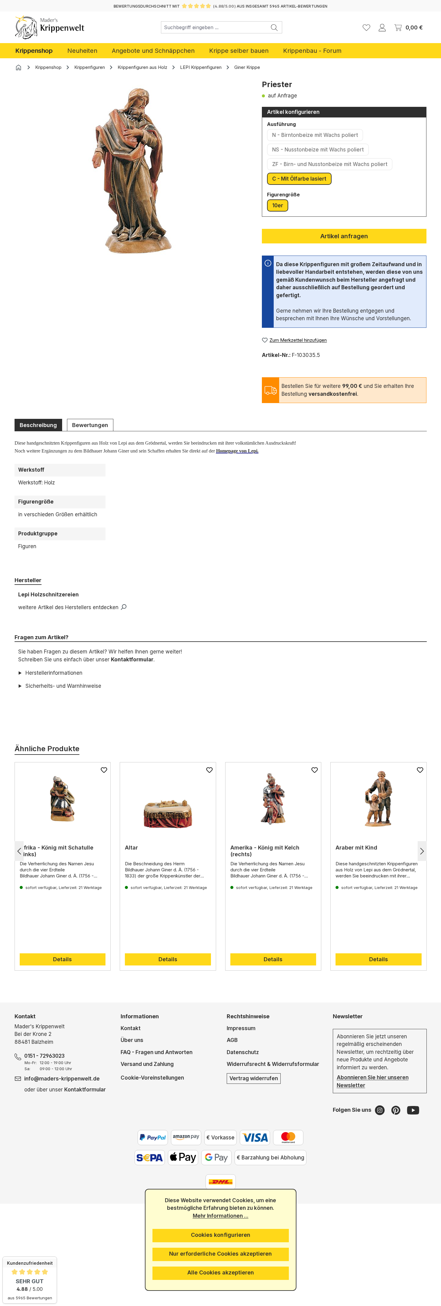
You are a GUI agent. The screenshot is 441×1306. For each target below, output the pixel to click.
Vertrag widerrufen (253, 1078)
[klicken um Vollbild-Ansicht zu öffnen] (132, 171)
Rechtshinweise (248, 1016)
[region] (132, 180)
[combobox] (214, 27)
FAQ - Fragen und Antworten (156, 1052)
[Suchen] (274, 27)
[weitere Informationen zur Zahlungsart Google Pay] (216, 1157)
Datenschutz (243, 1052)
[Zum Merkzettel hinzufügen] (104, 770)
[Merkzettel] (366, 27)
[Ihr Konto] (382, 27)
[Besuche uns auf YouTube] (413, 1110)
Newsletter (348, 1016)
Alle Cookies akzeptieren (220, 1272)
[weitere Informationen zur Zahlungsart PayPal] (152, 1137)
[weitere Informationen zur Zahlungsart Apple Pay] (183, 1157)
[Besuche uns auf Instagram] (380, 1110)
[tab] (38, 425)
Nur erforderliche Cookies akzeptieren (220, 1253)
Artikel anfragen (344, 236)
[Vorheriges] (19, 851)
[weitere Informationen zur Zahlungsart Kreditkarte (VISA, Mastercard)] (255, 1137)
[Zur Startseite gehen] (50, 27)
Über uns (132, 1040)
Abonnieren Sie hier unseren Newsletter (373, 1081)
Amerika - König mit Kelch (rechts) (264, 850)
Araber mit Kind (356, 847)
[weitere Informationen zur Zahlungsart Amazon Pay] (186, 1137)
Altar (131, 847)
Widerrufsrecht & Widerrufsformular (273, 1064)
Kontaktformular (132, 659)
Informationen (140, 1016)
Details (62, 959)
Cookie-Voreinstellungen (152, 1077)
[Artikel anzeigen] (63, 798)
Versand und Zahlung (147, 1064)
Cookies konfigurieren (220, 1235)
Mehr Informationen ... (221, 1216)
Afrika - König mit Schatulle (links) (56, 850)
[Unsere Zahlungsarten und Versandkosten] (220, 1182)
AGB (232, 1040)
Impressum (241, 1028)
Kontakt (131, 1028)
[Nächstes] (422, 851)
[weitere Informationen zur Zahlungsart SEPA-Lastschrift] (149, 1157)
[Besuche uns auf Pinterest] (396, 1110)
